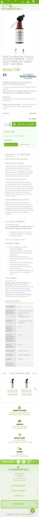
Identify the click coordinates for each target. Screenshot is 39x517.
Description (10, 154)
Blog (22, 1)
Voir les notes (8, 140)
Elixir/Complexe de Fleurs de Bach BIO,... (13, 392)
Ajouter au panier (26, 124)
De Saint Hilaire (24, 154)
